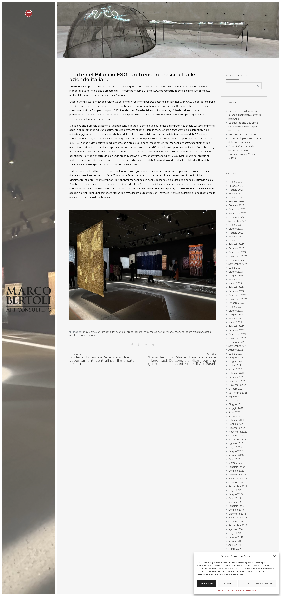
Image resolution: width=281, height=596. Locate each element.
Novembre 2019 (237, 478)
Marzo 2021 (234, 416)
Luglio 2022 (235, 353)
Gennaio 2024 (236, 291)
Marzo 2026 (235, 197)
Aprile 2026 (234, 193)
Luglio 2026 (235, 182)
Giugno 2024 (235, 271)
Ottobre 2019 (236, 482)
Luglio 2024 (235, 267)
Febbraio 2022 (236, 373)
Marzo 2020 (235, 463)
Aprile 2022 (234, 365)
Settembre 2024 (237, 263)
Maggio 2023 (235, 314)
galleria (138, 331)
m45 (146, 331)
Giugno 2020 (235, 451)
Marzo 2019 (235, 502)
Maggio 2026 (235, 189)
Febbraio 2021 (236, 420)
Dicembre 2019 (237, 474)
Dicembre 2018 (237, 513)
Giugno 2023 (235, 310)
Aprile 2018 (234, 544)
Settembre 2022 (237, 345)
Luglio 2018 (235, 533)
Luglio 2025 (234, 224)
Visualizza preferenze (257, 583)
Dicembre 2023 (237, 295)
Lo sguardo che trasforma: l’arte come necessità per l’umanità (243, 126)
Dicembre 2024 (237, 252)
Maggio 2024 (236, 275)
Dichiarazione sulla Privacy (243, 590)
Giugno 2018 (235, 537)
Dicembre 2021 (237, 381)
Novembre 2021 (237, 384)
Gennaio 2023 (236, 330)
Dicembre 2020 (237, 427)
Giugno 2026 (235, 185)
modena (179, 331)
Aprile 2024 (234, 279)
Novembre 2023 (237, 299)
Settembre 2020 (238, 439)
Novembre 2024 (237, 256)
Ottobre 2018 (236, 521)
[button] (274, 556)
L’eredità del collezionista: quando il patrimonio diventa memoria (244, 115)
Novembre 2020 (237, 431)
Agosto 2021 (235, 396)
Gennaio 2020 (236, 470)
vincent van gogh (90, 335)
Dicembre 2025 (237, 209)
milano (170, 331)
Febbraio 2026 (236, 201)
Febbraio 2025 (236, 244)
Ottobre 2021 (235, 388)
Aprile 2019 (234, 498)
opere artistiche (194, 331)
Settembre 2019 (237, 486)
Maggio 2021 (235, 408)
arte (120, 331)
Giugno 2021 (235, 404)
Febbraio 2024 (236, 287)
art (98, 331)
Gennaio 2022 (236, 377)
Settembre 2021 (237, 392)
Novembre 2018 (237, 517)
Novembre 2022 (237, 338)
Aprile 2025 (234, 236)
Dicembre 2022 (237, 334)
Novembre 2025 (237, 213)
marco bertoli (157, 331)
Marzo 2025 (235, 240)
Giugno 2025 (235, 228)
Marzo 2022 (235, 369)
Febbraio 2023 (236, 326)
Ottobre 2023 (236, 302)
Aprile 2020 (234, 459)
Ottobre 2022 (236, 342)
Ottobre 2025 (236, 217)
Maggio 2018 (235, 541)
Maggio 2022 (235, 361)
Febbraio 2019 (236, 505)
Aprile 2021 (234, 412)
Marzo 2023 (235, 322)
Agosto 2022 (235, 349)
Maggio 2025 (235, 232)
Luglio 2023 (235, 306)
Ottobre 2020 (236, 435)
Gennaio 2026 (236, 205)
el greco (128, 331)
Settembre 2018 (237, 525)
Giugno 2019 (235, 494)
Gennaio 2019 (236, 509)
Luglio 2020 (235, 447)
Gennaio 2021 (236, 423)
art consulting (109, 331)
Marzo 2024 (235, 283)
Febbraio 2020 (236, 466)
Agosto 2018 (235, 529)
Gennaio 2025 (236, 248)
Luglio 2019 (234, 490)
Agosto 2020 (235, 443)
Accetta (207, 583)
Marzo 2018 (235, 548)
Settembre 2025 (237, 221)
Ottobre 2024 (236, 260)
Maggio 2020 (236, 455)
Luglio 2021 (234, 400)
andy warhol (89, 331)
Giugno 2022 (235, 357)
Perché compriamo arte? (242, 134)
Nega (227, 583)
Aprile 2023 (234, 318)
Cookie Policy (223, 590)
